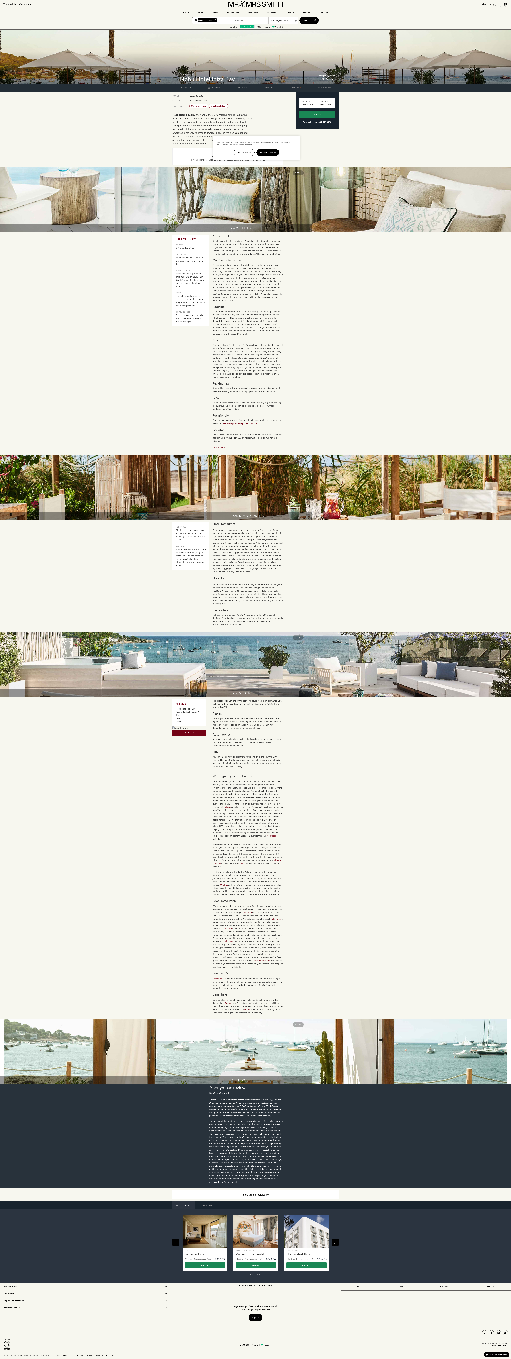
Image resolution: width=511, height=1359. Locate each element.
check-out (324, 101)
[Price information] (335, 79)
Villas (200, 12)
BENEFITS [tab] (403, 1287)
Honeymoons (233, 12)
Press (72, 1355)
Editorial (306, 12)
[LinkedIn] (498, 1332)
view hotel (205, 1265)
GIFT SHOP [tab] (445, 1287)
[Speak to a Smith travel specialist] (484, 4)
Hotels (186, 12)
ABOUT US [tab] (361, 1287)
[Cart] (494, 4)
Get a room (324, 88)
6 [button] (262, 1276)
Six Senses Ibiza (194, 1254)
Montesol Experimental (250, 1254)
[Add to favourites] (175, 79)
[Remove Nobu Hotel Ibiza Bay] (214, 20)
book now (317, 114)
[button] (484, 4)
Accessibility (110, 1355)
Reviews (269, 88)
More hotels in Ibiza (198, 106)
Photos (215, 88)
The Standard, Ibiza (298, 1254)
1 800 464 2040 (324, 122)
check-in (306, 101)
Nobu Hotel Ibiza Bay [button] (203, 20)
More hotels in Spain (218, 106)
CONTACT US (489, 1287)
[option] (205, 1243)
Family (291, 12)
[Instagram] (484, 1332)
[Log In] (503, 4)
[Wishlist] (489, 4)
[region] (256, 148)
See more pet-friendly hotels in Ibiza (239, 423)
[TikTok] (505, 1332)
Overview (186, 88)
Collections (9, 1293)
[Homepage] (255, 4)
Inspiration (253, 12)
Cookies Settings (244, 152)
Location (241, 88)
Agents (80, 1355)
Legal (58, 1355)
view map (189, 733)
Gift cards (99, 1355)
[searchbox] (226, 20)
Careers (89, 1355)
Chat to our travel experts (498, 1355)
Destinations (273, 12)
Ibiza (183, 74)
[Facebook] (491, 1332)
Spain (190, 74)
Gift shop (324, 12)
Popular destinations (14, 1300)
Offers (215, 12)
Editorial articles (12, 1307)
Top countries (10, 1286)
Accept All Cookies (267, 152)
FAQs (65, 1355)
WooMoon (271, 836)
